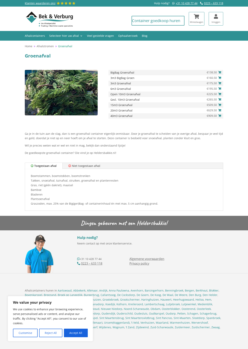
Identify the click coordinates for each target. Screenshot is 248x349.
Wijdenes (105, 327)
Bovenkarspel (33, 295)
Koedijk (110, 304)
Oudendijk (108, 313)
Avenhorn (137, 290)
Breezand (50, 295)
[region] (50, 318)
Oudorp (171, 313)
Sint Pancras (164, 318)
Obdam (155, 309)
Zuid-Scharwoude (161, 327)
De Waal (168, 295)
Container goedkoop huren (156, 20)
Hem (208, 299)
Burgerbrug (91, 295)
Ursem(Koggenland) (117, 322)
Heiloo (199, 299)
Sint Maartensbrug (111, 318)
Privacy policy (139, 263)
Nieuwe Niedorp (111, 309)
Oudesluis (140, 313)
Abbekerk (79, 290)
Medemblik (205, 304)
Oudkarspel (156, 313)
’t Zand (130, 327)
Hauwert (165, 299)
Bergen (189, 290)
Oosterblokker (171, 309)
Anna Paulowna (119, 290)
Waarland (162, 322)
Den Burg (195, 295)
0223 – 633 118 (213, 3)
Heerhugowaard (183, 299)
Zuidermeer (182, 327)
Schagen (192, 313)
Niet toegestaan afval (85, 166)
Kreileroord (135, 304)
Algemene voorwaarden (146, 259)
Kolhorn (121, 304)
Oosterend (188, 309)
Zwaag (215, 327)
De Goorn (143, 295)
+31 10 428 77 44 (186, 3)
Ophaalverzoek (128, 36)
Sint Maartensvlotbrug (139, 318)
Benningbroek (174, 290)
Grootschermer (130, 299)
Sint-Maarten (182, 318)
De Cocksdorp (126, 295)
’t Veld (135, 322)
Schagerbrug (208, 313)
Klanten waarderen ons (40, 3)
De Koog (155, 295)
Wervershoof (199, 322)
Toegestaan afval (45, 166)
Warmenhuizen (180, 322)
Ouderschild (125, 313)
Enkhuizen (94, 299)
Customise (25, 333)
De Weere (181, 295)
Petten (181, 313)
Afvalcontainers (35, 36)
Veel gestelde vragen (100, 36)
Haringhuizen (150, 299)
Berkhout (202, 290)
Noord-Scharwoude (136, 309)
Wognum (118, 327)
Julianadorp (96, 304)
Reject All (51, 333)
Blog (144, 36)
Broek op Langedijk (70, 295)
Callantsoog (108, 295)
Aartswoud (65, 290)
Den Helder (210, 295)
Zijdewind (142, 327)
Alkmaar (92, 290)
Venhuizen (147, 322)
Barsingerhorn (154, 290)
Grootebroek (110, 299)
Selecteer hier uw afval (64, 36)
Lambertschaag (154, 304)
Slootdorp (198, 318)
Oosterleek (204, 309)
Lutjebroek (173, 304)
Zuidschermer (201, 327)
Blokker (214, 290)
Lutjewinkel (188, 304)
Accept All (75, 333)
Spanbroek (213, 318)
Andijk (103, 290)
